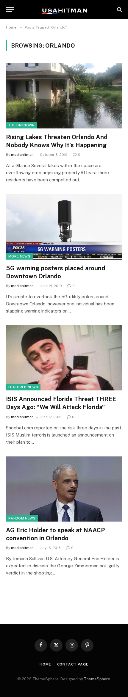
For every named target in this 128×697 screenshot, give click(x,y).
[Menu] (10, 9)
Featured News (23, 387)
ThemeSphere (97, 679)
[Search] (119, 9)
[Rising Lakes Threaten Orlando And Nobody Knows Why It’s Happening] (64, 95)
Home (45, 664)
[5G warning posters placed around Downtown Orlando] (64, 226)
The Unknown (21, 125)
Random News (22, 518)
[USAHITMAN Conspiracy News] (64, 9)
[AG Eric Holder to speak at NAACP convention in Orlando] (64, 489)
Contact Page (72, 664)
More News (19, 256)
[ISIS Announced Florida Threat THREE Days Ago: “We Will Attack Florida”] (64, 357)
